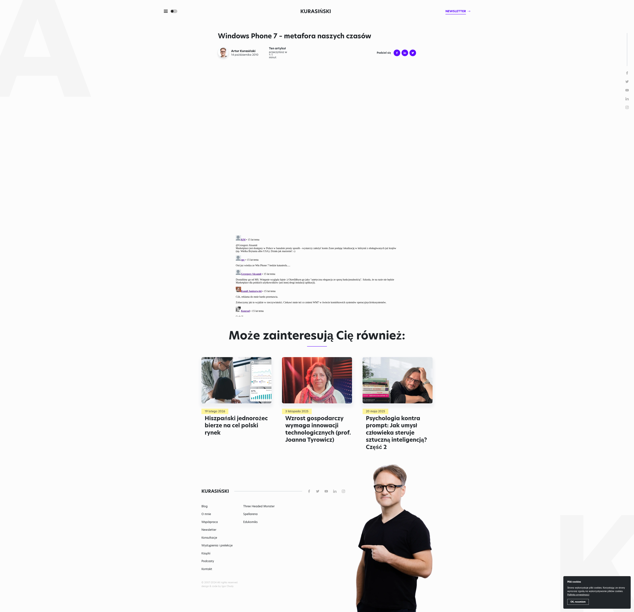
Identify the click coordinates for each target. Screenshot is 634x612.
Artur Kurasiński (243, 51)
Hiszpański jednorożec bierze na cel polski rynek (236, 425)
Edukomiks (250, 522)
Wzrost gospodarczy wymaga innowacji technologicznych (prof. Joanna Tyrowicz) (318, 429)
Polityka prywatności (578, 594)
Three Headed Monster (259, 506)
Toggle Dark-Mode (173, 11)
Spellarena (250, 514)
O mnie (206, 514)
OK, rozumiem (578, 601)
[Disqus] (317, 275)
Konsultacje (209, 538)
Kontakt (206, 569)
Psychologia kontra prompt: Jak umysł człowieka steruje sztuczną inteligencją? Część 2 (396, 432)
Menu (166, 11)
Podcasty (207, 561)
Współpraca (209, 522)
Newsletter (208, 530)
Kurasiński (315, 11)
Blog (204, 506)
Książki (205, 553)
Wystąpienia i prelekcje (217, 545)
